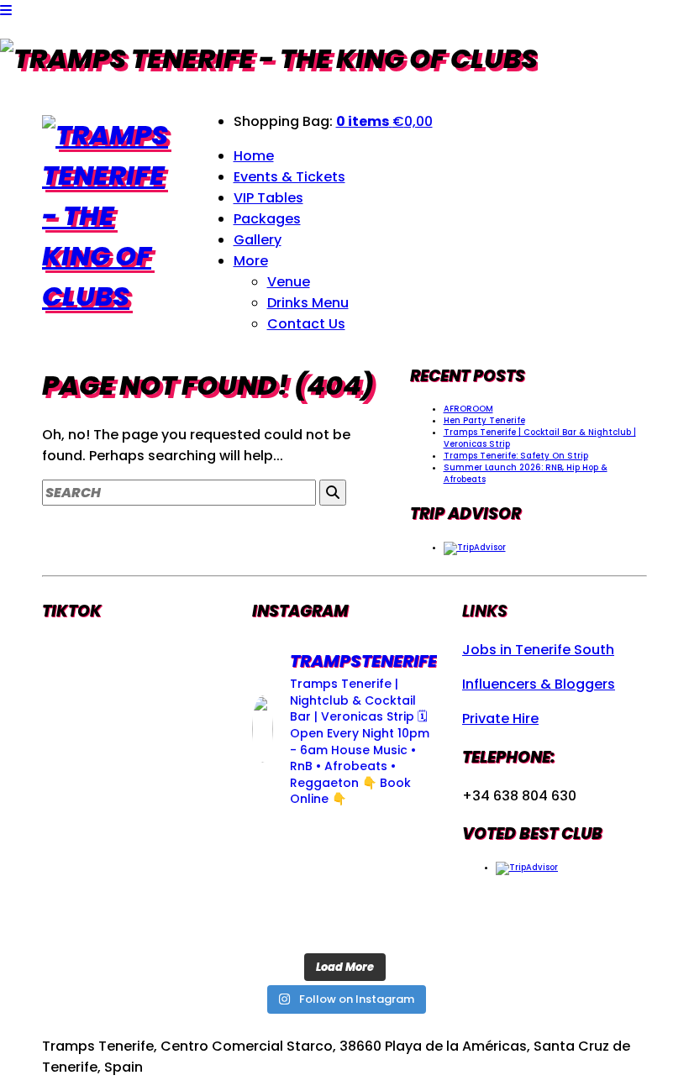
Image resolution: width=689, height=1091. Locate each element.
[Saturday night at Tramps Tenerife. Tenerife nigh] (345, 923)
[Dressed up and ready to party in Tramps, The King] (409, 843)
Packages (267, 218)
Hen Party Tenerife (484, 420)
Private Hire (500, 718)
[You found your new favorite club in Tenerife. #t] (345, 883)
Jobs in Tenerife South (538, 649)
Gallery (257, 239)
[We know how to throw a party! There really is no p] (409, 883)
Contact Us (306, 323)
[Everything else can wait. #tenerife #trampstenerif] (280, 843)
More (251, 260)
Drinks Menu (308, 302)
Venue (288, 281)
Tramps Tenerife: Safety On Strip (516, 455)
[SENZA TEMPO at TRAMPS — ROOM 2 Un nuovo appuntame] (345, 843)
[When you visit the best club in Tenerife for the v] (280, 883)
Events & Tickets (289, 176)
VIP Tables (268, 197)
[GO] (332, 493)
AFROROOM (468, 408)
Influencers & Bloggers (538, 684)
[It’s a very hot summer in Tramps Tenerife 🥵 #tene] (409, 923)
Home (254, 155)
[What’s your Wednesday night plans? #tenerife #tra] (280, 923)
